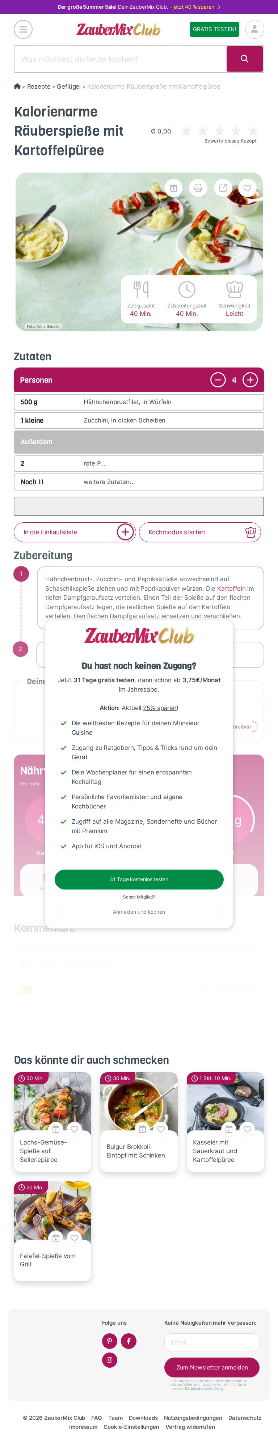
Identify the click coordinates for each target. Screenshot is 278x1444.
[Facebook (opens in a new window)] (128, 1341)
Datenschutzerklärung (204, 1388)
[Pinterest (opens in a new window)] (110, 1341)
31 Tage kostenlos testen (139, 879)
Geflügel (69, 86)
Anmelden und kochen (139, 912)
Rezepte (39, 86)
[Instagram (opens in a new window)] (110, 1360)
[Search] (245, 59)
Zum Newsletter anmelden (212, 1367)
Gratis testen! (214, 29)
